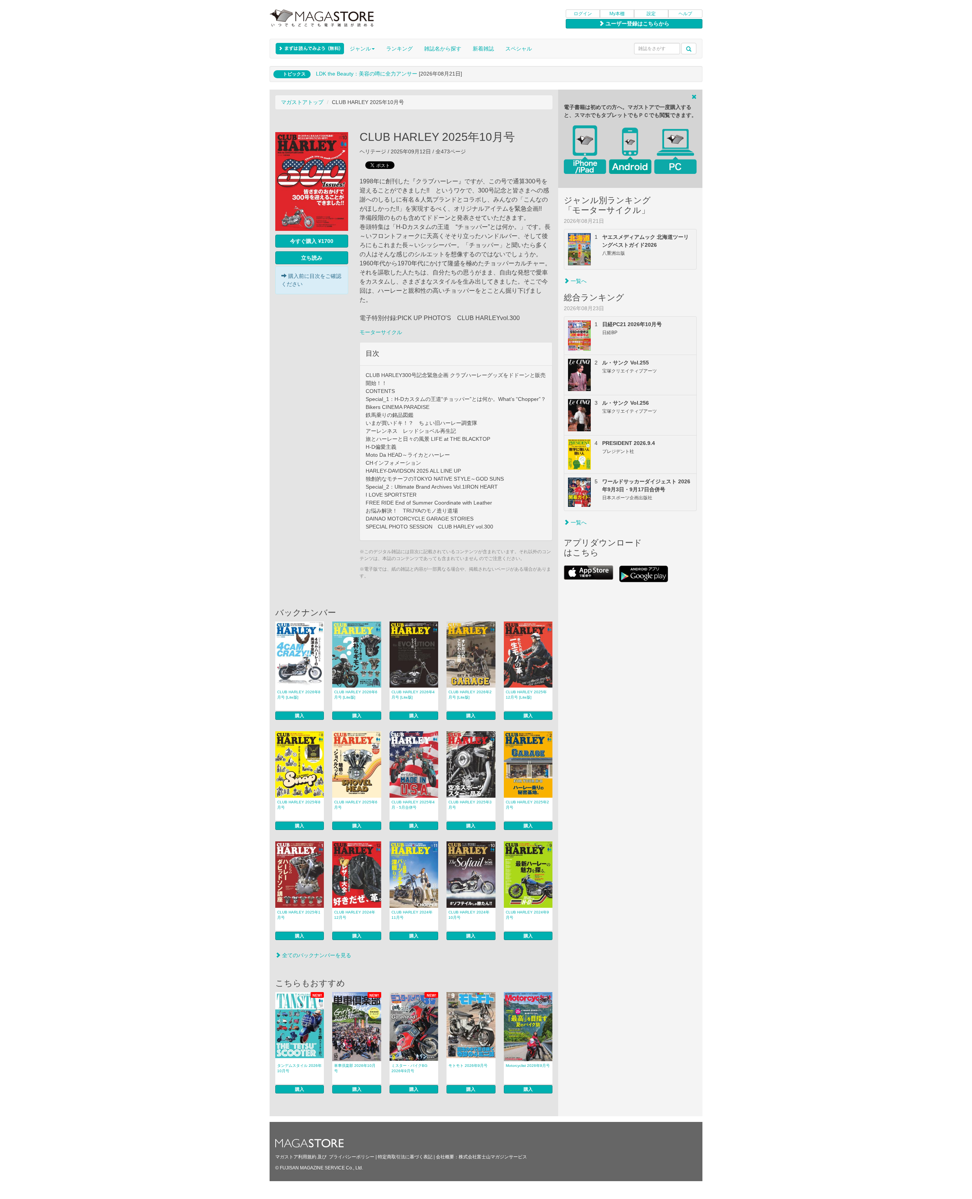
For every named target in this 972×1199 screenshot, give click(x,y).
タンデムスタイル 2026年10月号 (299, 1068)
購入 (299, 715)
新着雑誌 (483, 49)
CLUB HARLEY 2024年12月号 (354, 915)
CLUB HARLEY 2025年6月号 (355, 804)
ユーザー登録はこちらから (636, 24)
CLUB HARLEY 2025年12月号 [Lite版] (526, 694)
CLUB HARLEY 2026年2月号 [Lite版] (470, 694)
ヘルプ (685, 13)
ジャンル (360, 49)
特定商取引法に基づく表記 (405, 1157)
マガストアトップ (302, 102)
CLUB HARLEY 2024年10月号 (468, 915)
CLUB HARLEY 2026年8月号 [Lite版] (298, 694)
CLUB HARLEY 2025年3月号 (470, 804)
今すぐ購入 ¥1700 (311, 241)
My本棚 (617, 13)
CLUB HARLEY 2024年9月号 (527, 915)
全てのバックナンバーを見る (316, 955)
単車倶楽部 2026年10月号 (355, 1068)
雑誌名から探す (442, 49)
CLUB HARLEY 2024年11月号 (411, 915)
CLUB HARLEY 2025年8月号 (298, 804)
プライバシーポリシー (351, 1157)
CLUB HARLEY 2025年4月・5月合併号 (413, 804)
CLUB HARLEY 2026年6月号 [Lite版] (355, 694)
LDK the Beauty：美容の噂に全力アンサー (366, 74)
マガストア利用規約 (295, 1157)
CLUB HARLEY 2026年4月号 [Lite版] (413, 694)
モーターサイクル (381, 332)
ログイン (583, 13)
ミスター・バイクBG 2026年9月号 (409, 1068)
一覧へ (578, 281)
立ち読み (311, 258)
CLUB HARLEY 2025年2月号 (527, 804)
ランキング (399, 49)
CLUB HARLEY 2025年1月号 (298, 915)
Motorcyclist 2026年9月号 (528, 1065)
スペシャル (518, 49)
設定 (651, 13)
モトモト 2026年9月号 (468, 1065)
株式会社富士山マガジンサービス (493, 1157)
